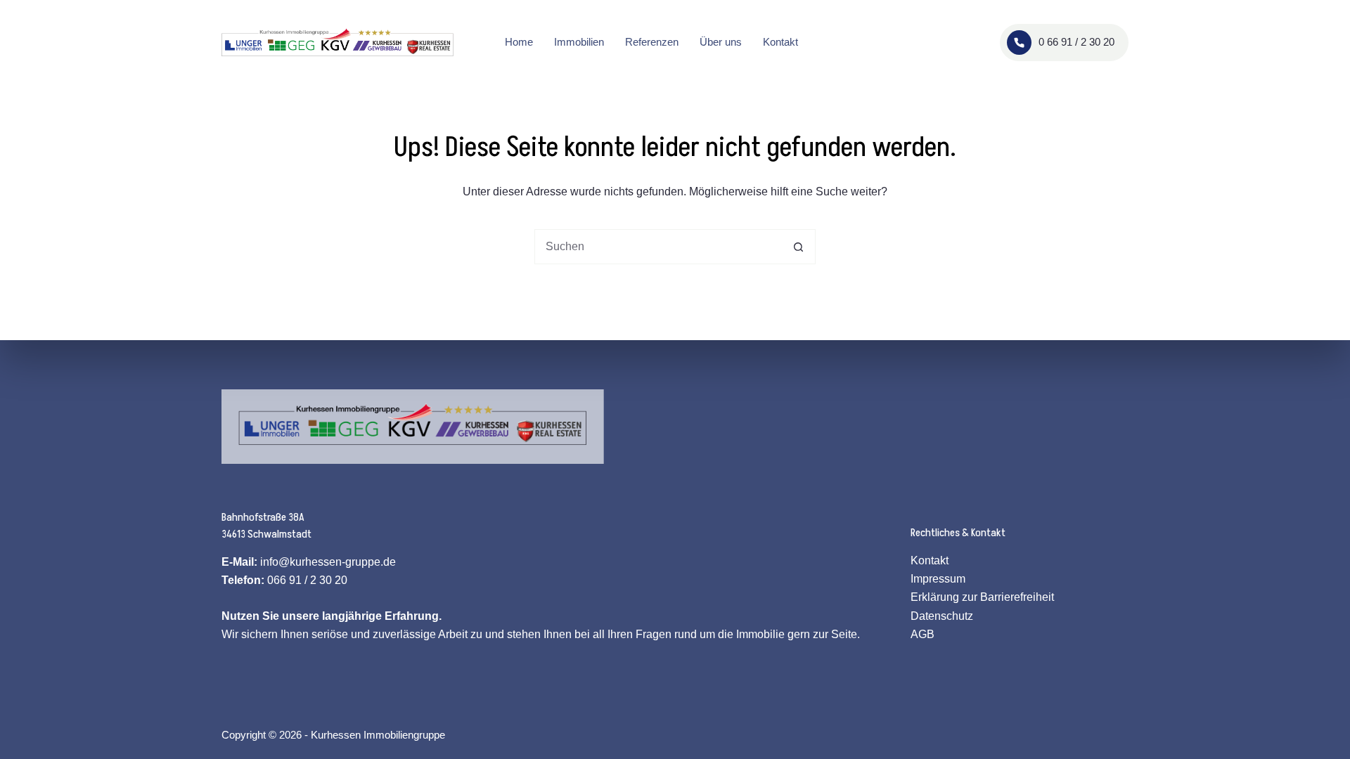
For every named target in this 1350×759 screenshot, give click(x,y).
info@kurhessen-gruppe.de (328, 562)
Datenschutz (942, 616)
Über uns (721, 42)
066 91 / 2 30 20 (307, 580)
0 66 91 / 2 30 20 (1076, 42)
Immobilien (579, 42)
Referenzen (652, 42)
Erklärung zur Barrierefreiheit (982, 597)
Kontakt (780, 42)
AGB (922, 634)
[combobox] (658, 246)
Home (519, 42)
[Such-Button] (798, 247)
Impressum (938, 579)
